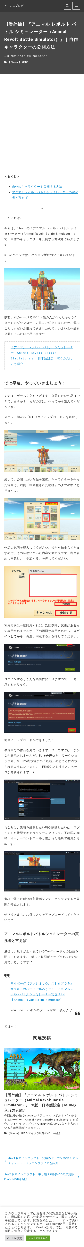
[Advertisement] (42, 127)
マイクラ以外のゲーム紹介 (44, 1133)
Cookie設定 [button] (14, 1238)
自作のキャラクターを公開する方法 (37, 186)
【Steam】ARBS (18, 62)
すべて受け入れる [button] (38, 1238)
